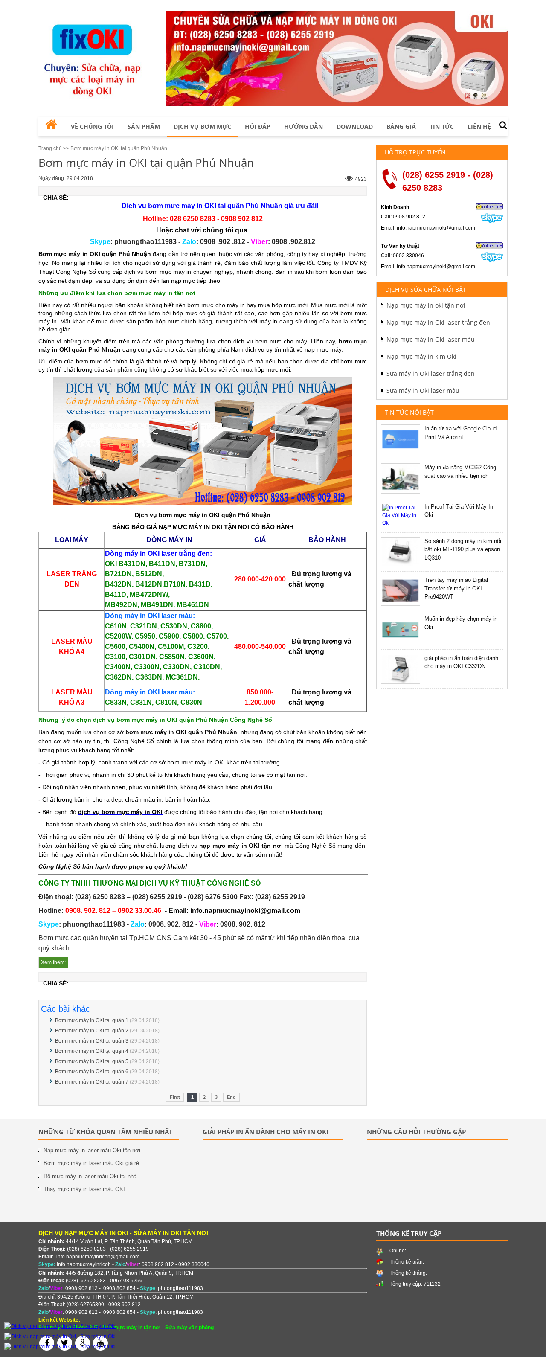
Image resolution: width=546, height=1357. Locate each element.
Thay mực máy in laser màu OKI (84, 1189)
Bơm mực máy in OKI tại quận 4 (91, 1051)
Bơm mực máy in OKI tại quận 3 (91, 1041)
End (231, 1097)
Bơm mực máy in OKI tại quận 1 (91, 1020)
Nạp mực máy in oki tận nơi (425, 305)
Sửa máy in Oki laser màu (422, 390)
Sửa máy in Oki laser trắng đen (430, 373)
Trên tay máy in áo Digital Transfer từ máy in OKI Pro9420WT (456, 588)
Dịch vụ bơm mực (202, 126)
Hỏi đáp (257, 126)
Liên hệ (479, 126)
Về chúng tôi (92, 126)
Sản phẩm (144, 126)
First (175, 1097)
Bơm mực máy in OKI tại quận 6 (91, 1072)
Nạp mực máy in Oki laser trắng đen (438, 322)
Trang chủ (50, 148)
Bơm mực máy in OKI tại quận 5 (91, 1061)
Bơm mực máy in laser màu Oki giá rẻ (91, 1163)
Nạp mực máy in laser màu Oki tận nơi (92, 1150)
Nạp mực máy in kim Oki (421, 356)
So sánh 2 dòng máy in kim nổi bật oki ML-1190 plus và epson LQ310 (462, 549)
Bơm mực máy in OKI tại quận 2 (91, 1031)
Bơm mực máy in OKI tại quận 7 (91, 1082)
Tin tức (442, 126)
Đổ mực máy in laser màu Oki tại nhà (90, 1176)
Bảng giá (401, 126)
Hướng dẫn (303, 126)
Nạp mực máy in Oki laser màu (430, 339)
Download (355, 126)
